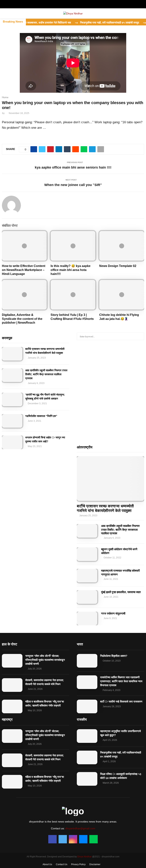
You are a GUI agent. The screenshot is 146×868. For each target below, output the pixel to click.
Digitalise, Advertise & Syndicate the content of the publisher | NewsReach (22, 318)
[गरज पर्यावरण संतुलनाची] (87, 618)
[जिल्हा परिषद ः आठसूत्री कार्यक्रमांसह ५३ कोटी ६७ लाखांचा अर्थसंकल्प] (87, 779)
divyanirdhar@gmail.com (80, 828)
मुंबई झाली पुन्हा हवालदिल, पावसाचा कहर (121, 592)
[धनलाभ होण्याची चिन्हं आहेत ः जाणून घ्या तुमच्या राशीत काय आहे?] (12, 442)
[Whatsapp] (93, 839)
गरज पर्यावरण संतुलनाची (113, 613)
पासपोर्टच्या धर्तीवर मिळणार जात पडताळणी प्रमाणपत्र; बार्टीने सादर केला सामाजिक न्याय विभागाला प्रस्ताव (121, 681)
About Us (47, 864)
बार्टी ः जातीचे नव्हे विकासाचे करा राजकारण (121, 701)
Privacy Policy (78, 864)
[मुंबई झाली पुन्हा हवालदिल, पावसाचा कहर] (87, 597)
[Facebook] (52, 839)
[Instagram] (73, 839)
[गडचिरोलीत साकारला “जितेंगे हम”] (12, 421)
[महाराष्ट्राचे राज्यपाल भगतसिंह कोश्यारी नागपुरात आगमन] (87, 575)
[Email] (83, 839)
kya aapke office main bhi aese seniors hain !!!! (73, 167)
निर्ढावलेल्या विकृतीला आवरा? (113, 655)
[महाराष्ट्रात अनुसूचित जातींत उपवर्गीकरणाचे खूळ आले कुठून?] (87, 736)
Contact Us (61, 864)
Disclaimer (94, 864)
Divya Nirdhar (84, 856)
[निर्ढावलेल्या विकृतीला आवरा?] (87, 661)
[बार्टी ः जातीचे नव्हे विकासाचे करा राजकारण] (87, 706)
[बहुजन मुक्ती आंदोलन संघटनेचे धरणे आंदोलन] (87, 554)
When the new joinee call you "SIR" (73, 185)
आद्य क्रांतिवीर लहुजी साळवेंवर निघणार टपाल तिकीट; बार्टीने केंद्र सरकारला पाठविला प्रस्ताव (46, 374)
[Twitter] (63, 839)
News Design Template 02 (117, 266)
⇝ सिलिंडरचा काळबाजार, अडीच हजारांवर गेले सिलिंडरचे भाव (29, 22)
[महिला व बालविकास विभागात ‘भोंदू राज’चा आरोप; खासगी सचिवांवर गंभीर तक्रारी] (12, 706)
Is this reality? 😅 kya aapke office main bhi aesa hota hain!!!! (70, 269)
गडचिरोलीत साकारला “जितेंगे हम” (41, 416)
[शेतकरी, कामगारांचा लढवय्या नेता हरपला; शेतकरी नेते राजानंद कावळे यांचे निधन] (12, 685)
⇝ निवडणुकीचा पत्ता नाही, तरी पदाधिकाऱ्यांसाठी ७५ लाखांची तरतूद (95, 22)
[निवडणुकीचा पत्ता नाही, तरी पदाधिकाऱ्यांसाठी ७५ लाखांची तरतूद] (87, 757)
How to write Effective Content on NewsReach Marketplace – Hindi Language (23, 269)
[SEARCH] (140, 336)
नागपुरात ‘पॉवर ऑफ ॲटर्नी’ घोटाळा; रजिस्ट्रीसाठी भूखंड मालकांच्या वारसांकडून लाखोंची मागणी (45, 659)
